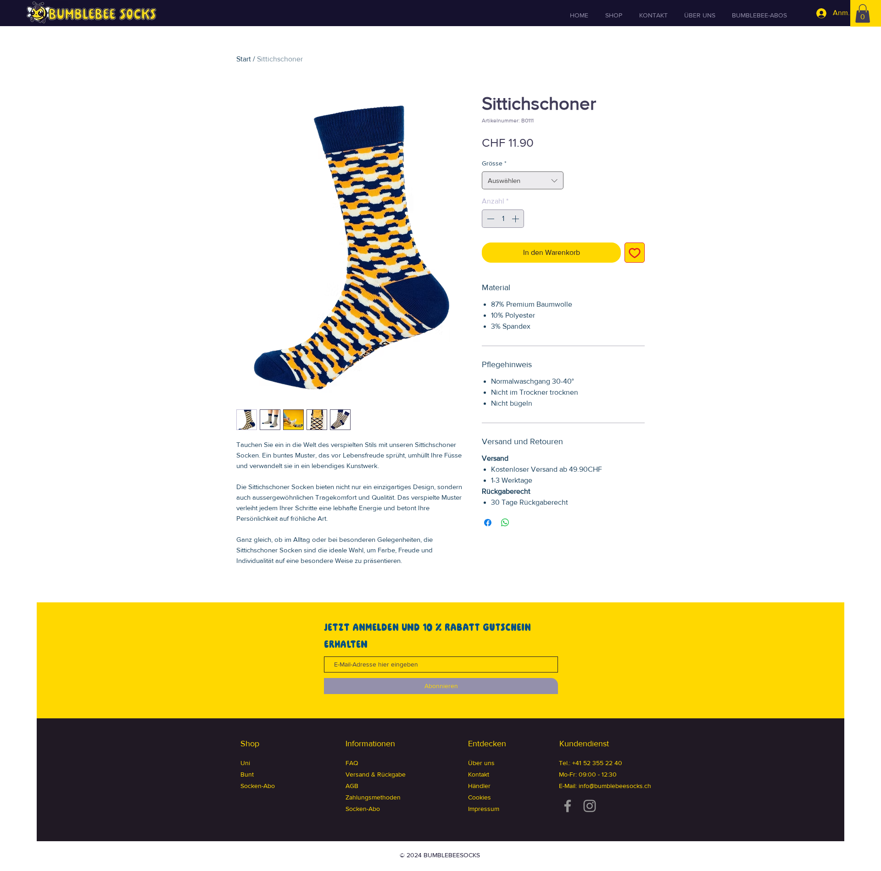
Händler (479, 785)
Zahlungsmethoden (373, 797)
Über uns (481, 762)
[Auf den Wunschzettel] (635, 253)
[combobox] (522, 180)
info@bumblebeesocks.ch (615, 785)
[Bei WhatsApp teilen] (505, 522)
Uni (245, 762)
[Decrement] (489, 218)
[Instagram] (589, 806)
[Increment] (516, 218)
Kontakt (478, 774)
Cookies (479, 797)
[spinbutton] (503, 218)
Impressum (483, 808)
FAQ (352, 762)
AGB (352, 785)
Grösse (494, 163)
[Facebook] (567, 806)
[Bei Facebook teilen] (487, 522)
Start (243, 59)
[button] (862, 13)
